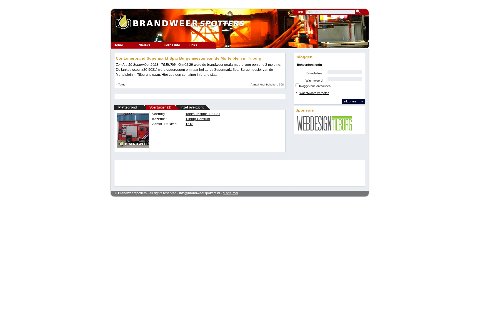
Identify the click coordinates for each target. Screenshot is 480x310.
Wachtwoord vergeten (314, 93)
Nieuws (144, 45)
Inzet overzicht (192, 107)
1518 (189, 124)
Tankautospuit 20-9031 (203, 114)
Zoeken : (299, 12)
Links (193, 45)
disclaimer (230, 193)
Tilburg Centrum (198, 119)
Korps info (172, 45)
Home (118, 45)
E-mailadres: (314, 73)
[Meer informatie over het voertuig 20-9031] (143, 146)
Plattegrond (127, 107)
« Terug (121, 84)
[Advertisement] (236, 172)
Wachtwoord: (314, 80)
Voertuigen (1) (160, 107)
